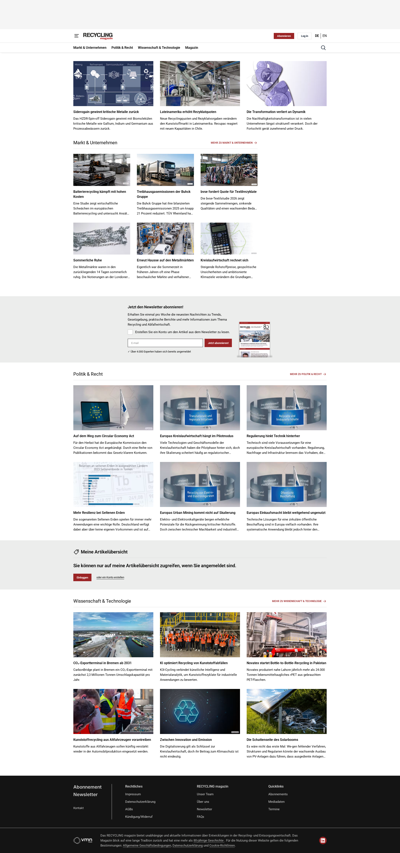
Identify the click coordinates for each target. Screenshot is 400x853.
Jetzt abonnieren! (218, 343)
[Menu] (76, 36)
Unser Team (205, 794)
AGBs (129, 809)
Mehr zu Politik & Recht (306, 374)
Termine (274, 809)
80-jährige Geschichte (209, 840)
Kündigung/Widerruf (138, 817)
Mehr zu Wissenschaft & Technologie (297, 601)
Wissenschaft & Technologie (102, 601)
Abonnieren (284, 36)
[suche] (323, 47)
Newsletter (85, 794)
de (317, 36)
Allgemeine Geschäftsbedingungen (147, 845)
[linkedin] (323, 840)
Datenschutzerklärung (140, 802)
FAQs (200, 817)
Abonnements (278, 794)
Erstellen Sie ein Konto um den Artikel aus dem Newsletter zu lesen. (182, 332)
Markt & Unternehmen (95, 142)
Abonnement (87, 787)
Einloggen (82, 577)
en (324, 36)
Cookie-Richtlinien (222, 845)
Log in (304, 36)
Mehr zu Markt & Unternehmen (231, 142)
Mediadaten (276, 802)
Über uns (203, 802)
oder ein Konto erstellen (110, 577)
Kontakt (78, 808)
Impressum (133, 794)
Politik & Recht (88, 374)
